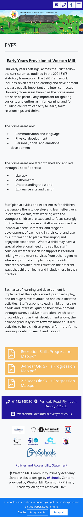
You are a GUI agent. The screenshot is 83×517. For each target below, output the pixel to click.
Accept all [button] (59, 512)
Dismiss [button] (21, 512)
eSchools (53, 478)
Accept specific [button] (38, 512)
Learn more (51, 506)
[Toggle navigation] (78, 5)
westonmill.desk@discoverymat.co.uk (44, 414)
